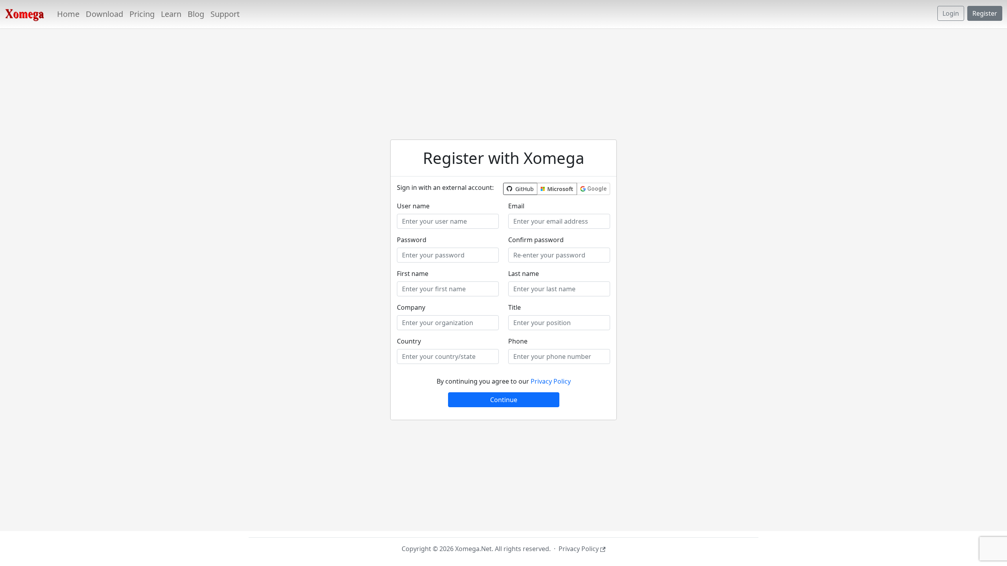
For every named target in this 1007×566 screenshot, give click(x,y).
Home (68, 14)
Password (411, 239)
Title (514, 307)
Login (950, 13)
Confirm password (536, 239)
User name (413, 206)
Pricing (142, 14)
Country (409, 341)
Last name (523, 273)
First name (412, 273)
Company (411, 307)
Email (516, 206)
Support (225, 14)
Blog (196, 14)
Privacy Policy (551, 381)
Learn (171, 14)
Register (984, 13)
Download (104, 14)
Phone (517, 341)
